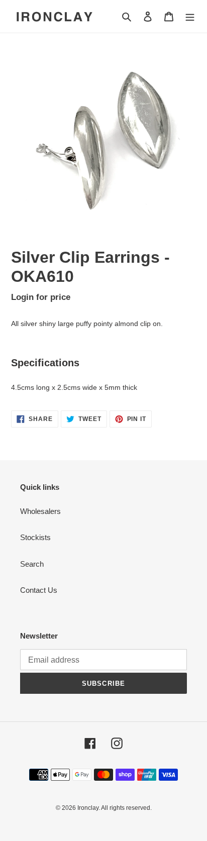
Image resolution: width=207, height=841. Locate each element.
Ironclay (87, 807)
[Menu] (189, 16)
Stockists (35, 537)
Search (32, 564)
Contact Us (38, 590)
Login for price (40, 297)
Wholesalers (40, 511)
